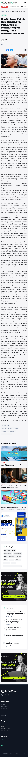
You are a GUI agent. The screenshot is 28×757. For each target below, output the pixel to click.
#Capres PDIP (5, 425)
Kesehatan (4, 708)
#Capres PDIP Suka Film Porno (10, 428)
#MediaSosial (7, 553)
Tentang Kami (4, 730)
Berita (2, 726)
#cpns (13, 563)
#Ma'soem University (9, 550)
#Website (6, 563)
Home (2, 11)
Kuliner (3, 710)
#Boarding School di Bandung (12, 556)
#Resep (18, 559)
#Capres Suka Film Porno (8, 431)
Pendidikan (4, 715)
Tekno (7, 11)
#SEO (5, 559)
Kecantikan (4, 706)
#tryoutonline (17, 553)
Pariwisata (4, 713)
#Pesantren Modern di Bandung (13, 566)
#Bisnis (12, 559)
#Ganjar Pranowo (6, 434)
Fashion (3, 704)
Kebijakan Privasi (5, 728)
